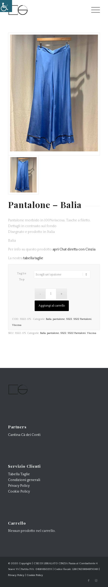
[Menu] (93, 10)
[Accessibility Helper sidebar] (6, 6)
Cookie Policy (19, 492)
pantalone (59, 319)
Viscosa (16, 325)
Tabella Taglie (19, 474)
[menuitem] (93, 10)
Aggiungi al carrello (51, 305)
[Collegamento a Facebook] (88, 580)
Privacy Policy (19, 486)
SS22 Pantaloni (82, 319)
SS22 (69, 319)
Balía (48, 319)
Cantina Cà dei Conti (24, 435)
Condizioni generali (24, 480)
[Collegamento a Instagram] (96, 580)
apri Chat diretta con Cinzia (73, 249)
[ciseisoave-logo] (44, 10)
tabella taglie (33, 258)
